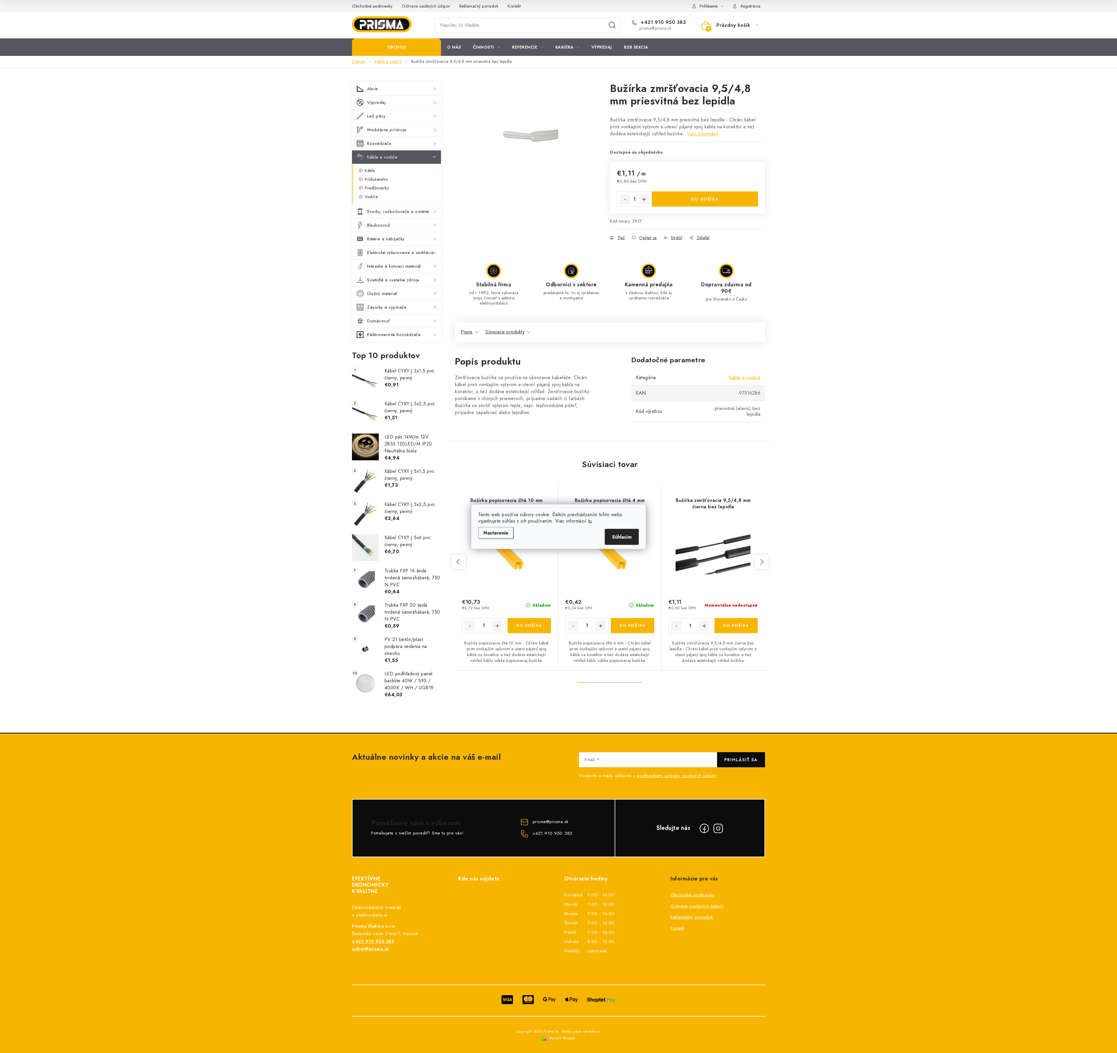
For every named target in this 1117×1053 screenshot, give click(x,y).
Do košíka (705, 199)
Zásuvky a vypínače (386, 307)
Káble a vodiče (382, 157)
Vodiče (371, 197)
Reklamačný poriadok (479, 6)
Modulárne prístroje (387, 130)
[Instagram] (718, 828)
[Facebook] (704, 828)
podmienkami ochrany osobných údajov (677, 776)
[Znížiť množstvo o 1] (625, 199)
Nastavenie (495, 532)
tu (590, 520)
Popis (467, 331)
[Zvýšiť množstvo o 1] (644, 199)
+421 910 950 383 (662, 22)
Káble (370, 170)
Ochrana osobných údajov (426, 6)
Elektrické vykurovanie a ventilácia (400, 252)
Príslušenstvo (376, 179)
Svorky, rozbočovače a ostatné (398, 211)
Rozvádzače (379, 143)
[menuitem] (396, 47)
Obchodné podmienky (372, 6)
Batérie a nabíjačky (386, 239)
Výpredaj (376, 102)
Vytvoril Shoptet (562, 1038)
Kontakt (514, 6)
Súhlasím (622, 536)
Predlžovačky (377, 188)
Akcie (372, 89)
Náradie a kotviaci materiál (394, 266)
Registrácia (751, 6)
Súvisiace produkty (504, 331)
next (762, 562)
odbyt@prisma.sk (370, 949)
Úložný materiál (382, 293)
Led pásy (376, 116)
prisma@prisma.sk (550, 821)
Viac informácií (702, 133)
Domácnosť (378, 321)
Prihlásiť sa (741, 760)
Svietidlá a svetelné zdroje (393, 280)
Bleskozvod (378, 225)
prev (458, 562)
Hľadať (612, 25)
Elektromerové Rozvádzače (394, 334)
